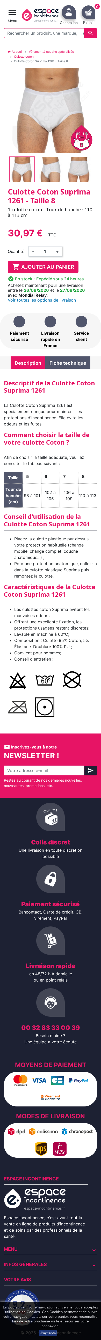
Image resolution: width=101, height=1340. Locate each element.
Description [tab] (28, 363)
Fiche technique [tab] (67, 363)
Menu (11, 1249)
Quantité (16, 251)
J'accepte (48, 1333)
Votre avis (17, 1279)
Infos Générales (25, 1264)
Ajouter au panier (43, 267)
